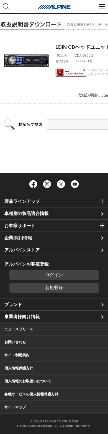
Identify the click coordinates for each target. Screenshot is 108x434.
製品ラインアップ (22, 201)
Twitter (61, 184)
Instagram (47, 184)
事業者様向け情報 (22, 316)
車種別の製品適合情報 (26, 213)
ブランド (13, 304)
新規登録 (54, 287)
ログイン (54, 274)
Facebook (33, 184)
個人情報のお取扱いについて (27, 381)
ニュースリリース (18, 329)
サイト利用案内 (17, 355)
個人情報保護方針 (18, 368)
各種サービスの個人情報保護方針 (31, 394)
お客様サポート (19, 225)
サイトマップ (15, 407)
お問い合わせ (15, 342)
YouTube (75, 184)
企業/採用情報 (18, 237)
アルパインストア (22, 250)
